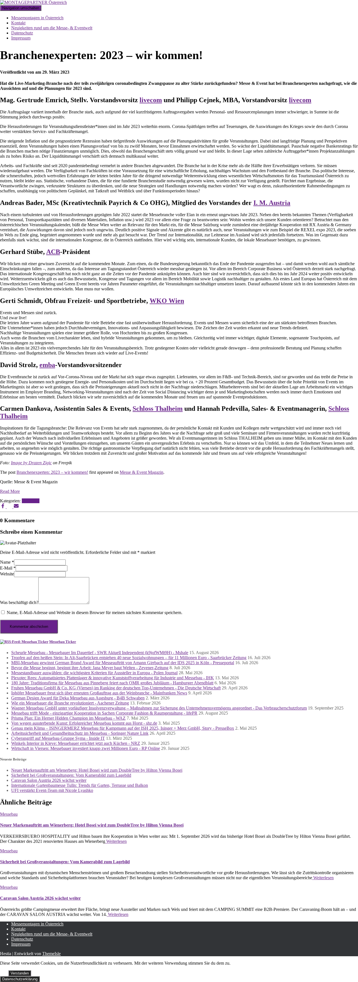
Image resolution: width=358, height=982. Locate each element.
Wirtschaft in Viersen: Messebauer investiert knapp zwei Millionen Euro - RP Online (85, 748)
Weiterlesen (116, 841)
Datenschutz (22, 33)
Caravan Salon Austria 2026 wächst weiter (48, 780)
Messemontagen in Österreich (37, 17)
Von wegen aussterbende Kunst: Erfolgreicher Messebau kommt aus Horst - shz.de (84, 723)
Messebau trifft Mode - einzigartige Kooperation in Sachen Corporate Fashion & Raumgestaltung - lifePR (104, 713)
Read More (10, 491)
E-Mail (8, 568)
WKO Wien (167, 300)
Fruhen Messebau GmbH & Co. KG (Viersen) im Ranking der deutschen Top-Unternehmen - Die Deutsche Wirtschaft (116, 687)
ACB (53, 251)
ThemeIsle (51, 953)
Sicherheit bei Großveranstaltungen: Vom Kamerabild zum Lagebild (71, 775)
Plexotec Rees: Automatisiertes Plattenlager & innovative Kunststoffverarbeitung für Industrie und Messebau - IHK (112, 677)
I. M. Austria (271, 202)
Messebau (30, 500)
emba (47, 364)
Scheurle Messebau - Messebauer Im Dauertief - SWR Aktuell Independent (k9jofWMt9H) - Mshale (99, 652)
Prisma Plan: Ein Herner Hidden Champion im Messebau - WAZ (68, 718)
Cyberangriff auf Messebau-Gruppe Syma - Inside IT (58, 738)
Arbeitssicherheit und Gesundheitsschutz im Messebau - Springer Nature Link (80, 733)
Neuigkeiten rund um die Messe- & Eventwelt (51, 27)
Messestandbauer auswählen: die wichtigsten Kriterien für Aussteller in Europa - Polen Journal (94, 672)
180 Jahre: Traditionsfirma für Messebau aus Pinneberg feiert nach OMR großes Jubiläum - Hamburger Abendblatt (112, 682)
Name (7, 562)
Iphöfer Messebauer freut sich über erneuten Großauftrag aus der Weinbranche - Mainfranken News (99, 693)
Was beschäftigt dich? (19, 602)
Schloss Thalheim (158, 408)
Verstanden (20, 973)
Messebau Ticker (62, 642)
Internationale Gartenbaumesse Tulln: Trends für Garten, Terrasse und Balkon (79, 785)
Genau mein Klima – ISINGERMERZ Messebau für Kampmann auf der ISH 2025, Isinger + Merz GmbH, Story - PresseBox (122, 728)
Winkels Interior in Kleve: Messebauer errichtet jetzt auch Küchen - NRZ (75, 743)
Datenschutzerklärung (19, 979)
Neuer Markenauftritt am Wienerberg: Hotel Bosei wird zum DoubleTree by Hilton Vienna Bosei (96, 770)
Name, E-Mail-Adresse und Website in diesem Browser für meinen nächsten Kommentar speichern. (94, 612)
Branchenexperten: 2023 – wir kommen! (52, 472)
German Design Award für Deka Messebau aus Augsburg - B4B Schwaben (78, 698)
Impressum (20, 38)
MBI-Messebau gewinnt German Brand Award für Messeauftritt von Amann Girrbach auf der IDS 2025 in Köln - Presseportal (122, 662)
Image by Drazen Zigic (31, 462)
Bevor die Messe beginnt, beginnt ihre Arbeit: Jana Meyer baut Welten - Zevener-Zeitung (89, 667)
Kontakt (18, 22)
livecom (151, 100)
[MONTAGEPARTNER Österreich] (33, 2)
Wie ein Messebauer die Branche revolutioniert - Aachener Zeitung (70, 703)
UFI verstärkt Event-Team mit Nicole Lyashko (52, 790)
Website (7, 574)
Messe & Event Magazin (141, 472)
